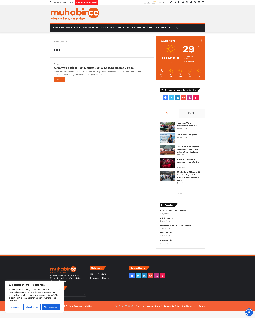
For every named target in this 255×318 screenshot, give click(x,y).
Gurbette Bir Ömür (91, 28)
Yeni (167, 113)
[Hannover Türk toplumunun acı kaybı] (167, 127)
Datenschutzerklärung (99, 278)
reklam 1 (181, 194)
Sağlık (77, 28)
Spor (195, 306)
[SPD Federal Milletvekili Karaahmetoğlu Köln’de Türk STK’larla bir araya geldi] (167, 176)
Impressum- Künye (98, 274)
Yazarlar (131, 28)
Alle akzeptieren (51, 307)
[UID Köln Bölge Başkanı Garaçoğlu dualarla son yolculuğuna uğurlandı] (167, 150)
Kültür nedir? (166, 218)
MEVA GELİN (166, 233)
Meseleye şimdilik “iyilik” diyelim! (177, 225)
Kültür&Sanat (108, 28)
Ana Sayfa (55, 28)
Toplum (150, 28)
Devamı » (59, 79)
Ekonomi (141, 28)
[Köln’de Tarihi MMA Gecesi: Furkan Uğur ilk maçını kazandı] (167, 163)
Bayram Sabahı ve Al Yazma (173, 211)
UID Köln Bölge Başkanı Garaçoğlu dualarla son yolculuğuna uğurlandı (188, 149)
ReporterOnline (163, 28)
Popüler (192, 113)
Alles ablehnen (32, 307)
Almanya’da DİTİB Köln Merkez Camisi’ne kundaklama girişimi (94, 67)
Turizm (202, 306)
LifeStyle (121, 28)
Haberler (65, 28)
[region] (34, 297)
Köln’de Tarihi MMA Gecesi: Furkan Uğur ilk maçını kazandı (129, 2)
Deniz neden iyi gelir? (187, 135)
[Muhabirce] (74, 14)
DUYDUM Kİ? (166, 240)
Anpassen (15, 307)
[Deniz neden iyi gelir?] (167, 138)
